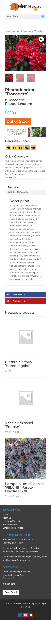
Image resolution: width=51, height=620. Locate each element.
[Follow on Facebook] (20, 615)
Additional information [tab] (18, 192)
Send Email (11, 592)
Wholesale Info (10, 524)
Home (7, 31)
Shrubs (15, 31)
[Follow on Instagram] (25, 615)
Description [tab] (13, 187)
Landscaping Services (13, 528)
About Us (7, 518)
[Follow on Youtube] (31, 615)
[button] (41, 39)
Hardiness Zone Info (12, 521)
